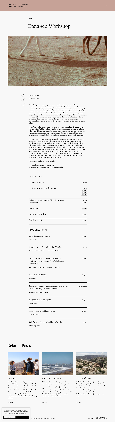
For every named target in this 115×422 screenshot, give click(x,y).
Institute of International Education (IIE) (41, 165)
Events (30, 19)
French (84, 192)
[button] (106, 5)
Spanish (84, 194)
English (84, 183)
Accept (22, 417)
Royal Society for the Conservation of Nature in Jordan (46, 167)
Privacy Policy (101, 417)
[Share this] (23, 95)
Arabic (85, 188)
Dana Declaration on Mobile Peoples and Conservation (18, 5)
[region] (16, 414)
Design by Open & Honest (97, 419)
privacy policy (22, 413)
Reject (9, 417)
